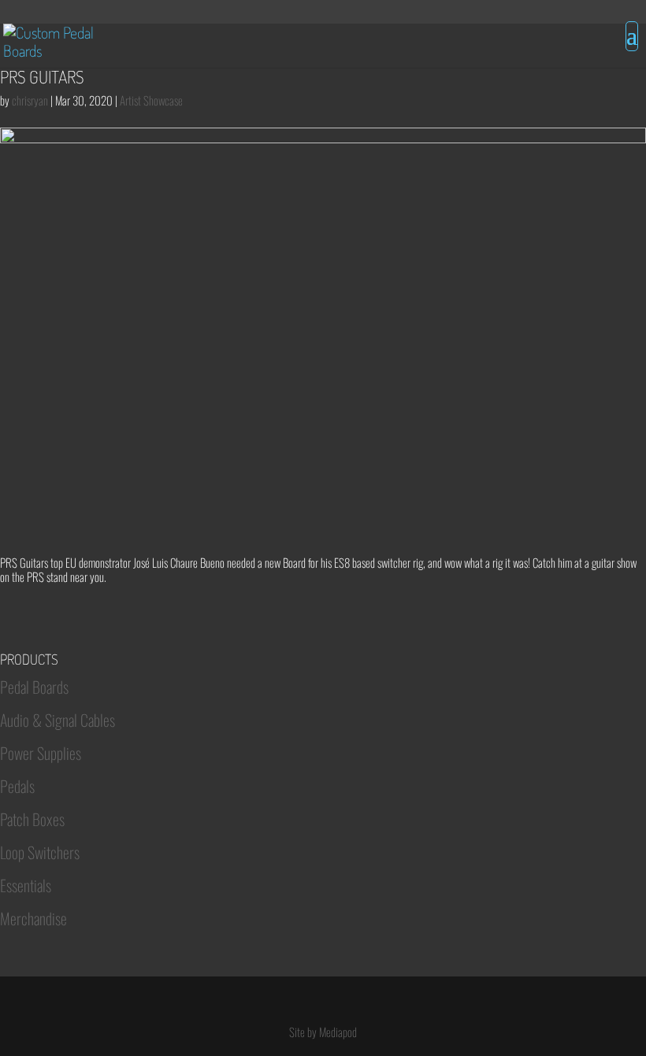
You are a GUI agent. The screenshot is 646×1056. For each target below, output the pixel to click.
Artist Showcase (151, 100)
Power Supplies (40, 753)
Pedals (17, 786)
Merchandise (33, 918)
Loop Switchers (40, 852)
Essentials (25, 885)
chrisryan (30, 100)
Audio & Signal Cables (57, 720)
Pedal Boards (34, 686)
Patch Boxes (32, 819)
